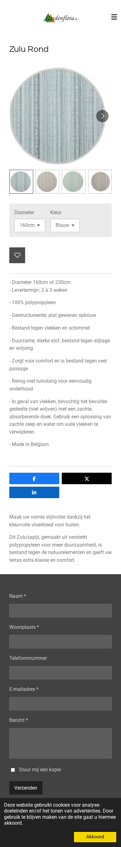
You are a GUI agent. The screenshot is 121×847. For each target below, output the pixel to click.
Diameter (24, 212)
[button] (21, 182)
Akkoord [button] (95, 837)
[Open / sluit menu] (114, 17)
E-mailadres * (23, 689)
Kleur (55, 212)
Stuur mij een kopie (40, 770)
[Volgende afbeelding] (102, 116)
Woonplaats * (24, 627)
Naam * (17, 596)
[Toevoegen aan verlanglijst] (17, 255)
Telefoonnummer (28, 658)
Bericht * (18, 720)
